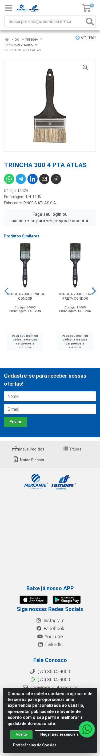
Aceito (21, 734)
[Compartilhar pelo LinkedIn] (32, 179)
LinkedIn (53, 644)
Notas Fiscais (31, 460)
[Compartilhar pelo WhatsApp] (9, 179)
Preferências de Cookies (35, 745)
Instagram (53, 620)
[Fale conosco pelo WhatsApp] (87, 729)
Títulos (75, 449)
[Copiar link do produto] (56, 179)
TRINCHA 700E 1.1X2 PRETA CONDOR (75, 296)
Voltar (88, 37)
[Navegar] (6, 291)
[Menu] (9, 8)
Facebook (53, 628)
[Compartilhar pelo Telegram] (21, 179)
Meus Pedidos (31, 449)
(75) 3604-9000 (53, 679)
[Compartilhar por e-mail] (44, 179)
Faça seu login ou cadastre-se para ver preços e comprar (50, 217)
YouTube (53, 636)
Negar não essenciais (59, 734)
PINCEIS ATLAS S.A (39, 203)
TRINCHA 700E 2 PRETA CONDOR (25, 296)
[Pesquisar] (89, 21)
